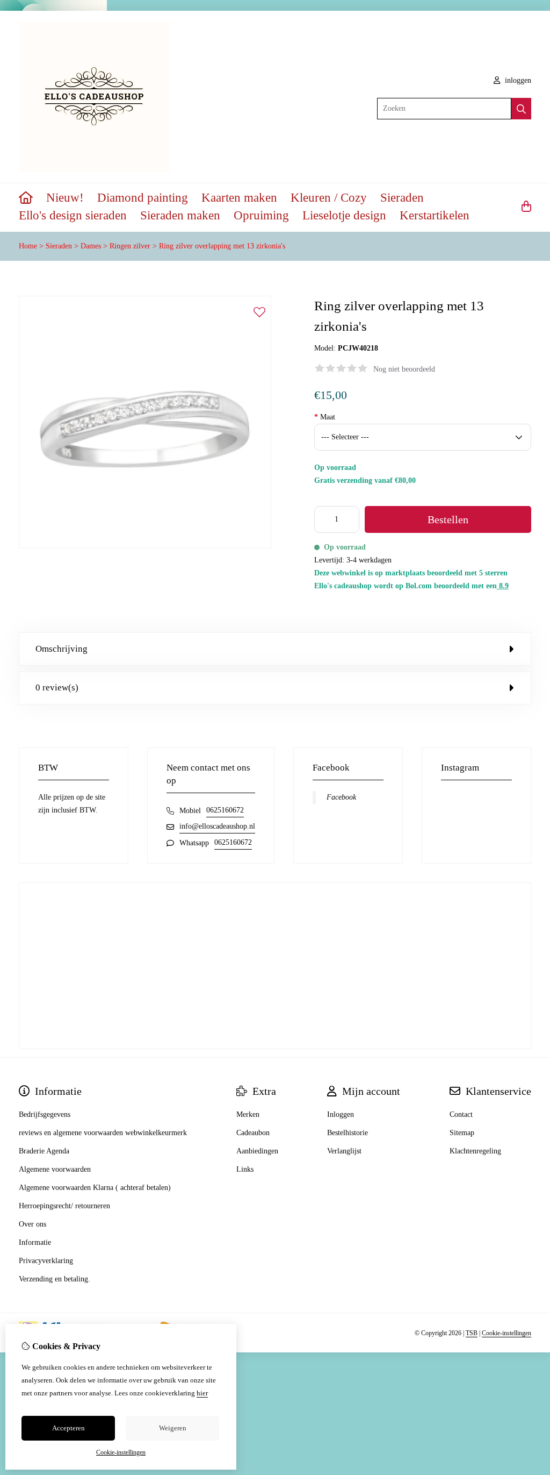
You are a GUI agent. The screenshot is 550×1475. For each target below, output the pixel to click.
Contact (461, 1114)
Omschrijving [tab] (61, 649)
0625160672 (225, 810)
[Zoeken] (521, 108)
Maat (324, 417)
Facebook (341, 797)
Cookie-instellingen (506, 1333)
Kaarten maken (239, 197)
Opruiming (261, 215)
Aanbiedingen (257, 1151)
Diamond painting (142, 197)
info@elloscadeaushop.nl (217, 826)
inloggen (517, 80)
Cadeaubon (253, 1133)
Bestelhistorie (347, 1133)
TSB (471, 1333)
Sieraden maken (180, 215)
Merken (247, 1114)
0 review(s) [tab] (56, 687)
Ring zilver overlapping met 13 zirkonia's (222, 246)
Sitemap (462, 1133)
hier (202, 1393)
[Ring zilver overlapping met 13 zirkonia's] (145, 546)
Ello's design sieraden (73, 215)
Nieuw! (65, 197)
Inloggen (340, 1114)
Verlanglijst (344, 1151)
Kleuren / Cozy (329, 197)
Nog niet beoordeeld (404, 369)
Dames (91, 246)
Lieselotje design (344, 215)
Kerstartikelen (434, 215)
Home (28, 246)
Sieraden (402, 197)
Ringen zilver (130, 246)
